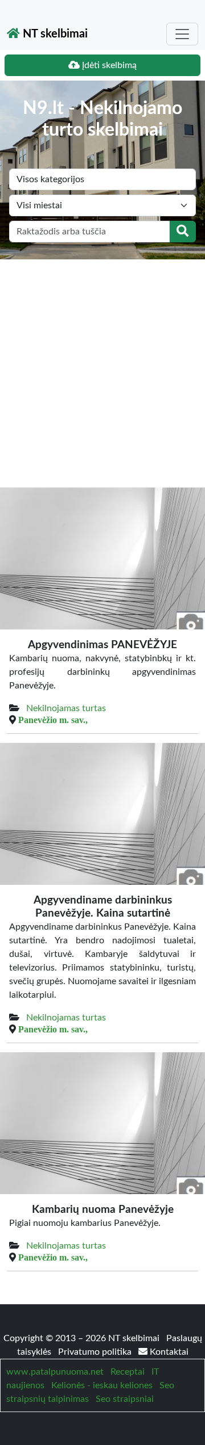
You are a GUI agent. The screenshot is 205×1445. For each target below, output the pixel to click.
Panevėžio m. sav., (53, 719)
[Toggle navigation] (182, 34)
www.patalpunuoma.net (55, 1371)
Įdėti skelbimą (108, 65)
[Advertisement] (102, 367)
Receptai (127, 1371)
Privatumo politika (96, 1351)
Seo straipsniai (125, 1399)
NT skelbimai (54, 34)
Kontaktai (167, 1351)
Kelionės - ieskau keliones (102, 1385)
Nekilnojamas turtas (66, 708)
